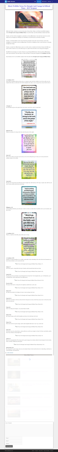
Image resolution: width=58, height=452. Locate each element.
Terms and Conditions (47, 450)
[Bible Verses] (6, 1)
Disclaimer (51, 450)
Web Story (49, 1)
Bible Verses (11, 1)
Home (35, 1)
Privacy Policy (41, 450)
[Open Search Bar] (52, 1)
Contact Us (36, 450)
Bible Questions (44, 1)
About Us (33, 450)
